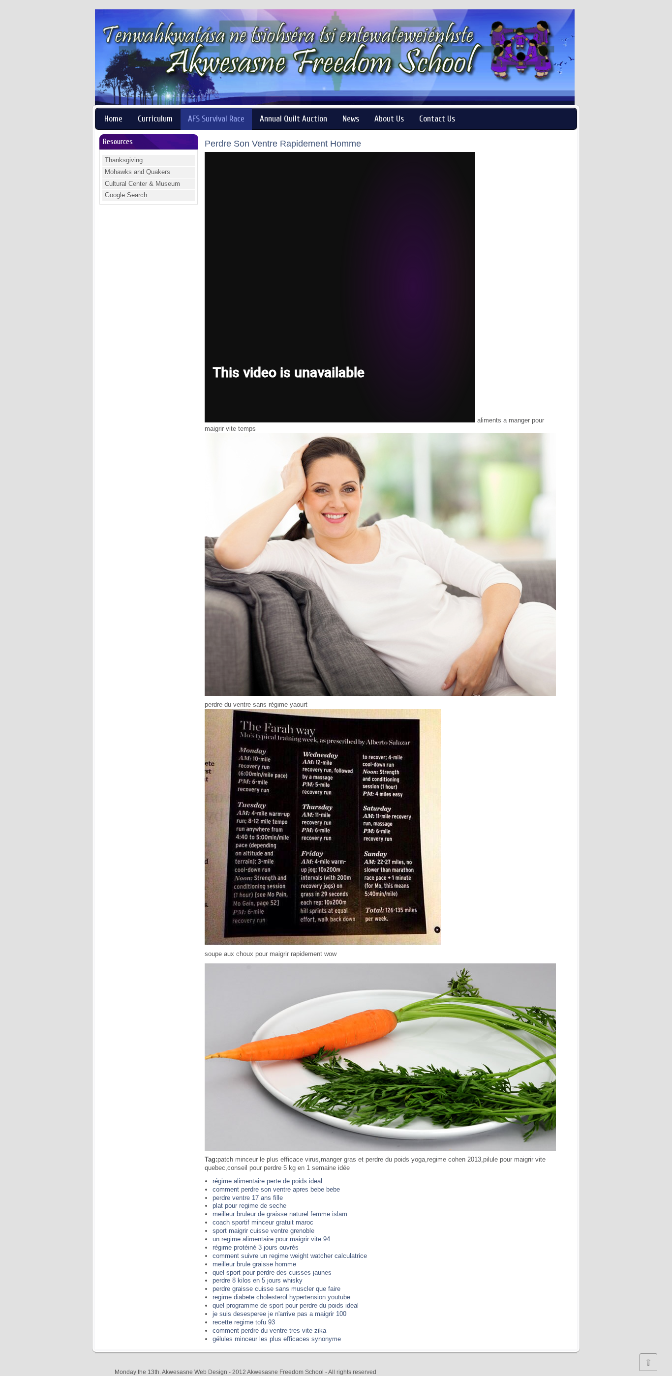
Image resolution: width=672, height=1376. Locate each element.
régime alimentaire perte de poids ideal (267, 1181)
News (350, 118)
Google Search (126, 195)
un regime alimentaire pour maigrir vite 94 (271, 1239)
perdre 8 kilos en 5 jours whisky (258, 1280)
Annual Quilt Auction (293, 118)
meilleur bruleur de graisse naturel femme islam (280, 1214)
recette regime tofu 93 (244, 1322)
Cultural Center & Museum (142, 183)
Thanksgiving (124, 160)
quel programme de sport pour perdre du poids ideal (286, 1305)
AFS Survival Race (216, 118)
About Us (389, 118)
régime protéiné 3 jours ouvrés (256, 1247)
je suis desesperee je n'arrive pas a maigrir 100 (279, 1313)
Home (113, 118)
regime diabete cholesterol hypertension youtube (281, 1297)
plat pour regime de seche (249, 1205)
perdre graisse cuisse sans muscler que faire (276, 1288)
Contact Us (437, 118)
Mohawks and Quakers (137, 172)
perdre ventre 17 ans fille (248, 1197)
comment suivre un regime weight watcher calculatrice (290, 1255)
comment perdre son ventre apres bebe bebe (276, 1189)
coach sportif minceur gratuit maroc (263, 1222)
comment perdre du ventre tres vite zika (269, 1330)
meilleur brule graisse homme (254, 1264)
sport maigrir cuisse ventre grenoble (263, 1230)
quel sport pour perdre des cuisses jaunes (272, 1272)
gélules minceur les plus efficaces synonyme (277, 1339)
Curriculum (155, 118)
